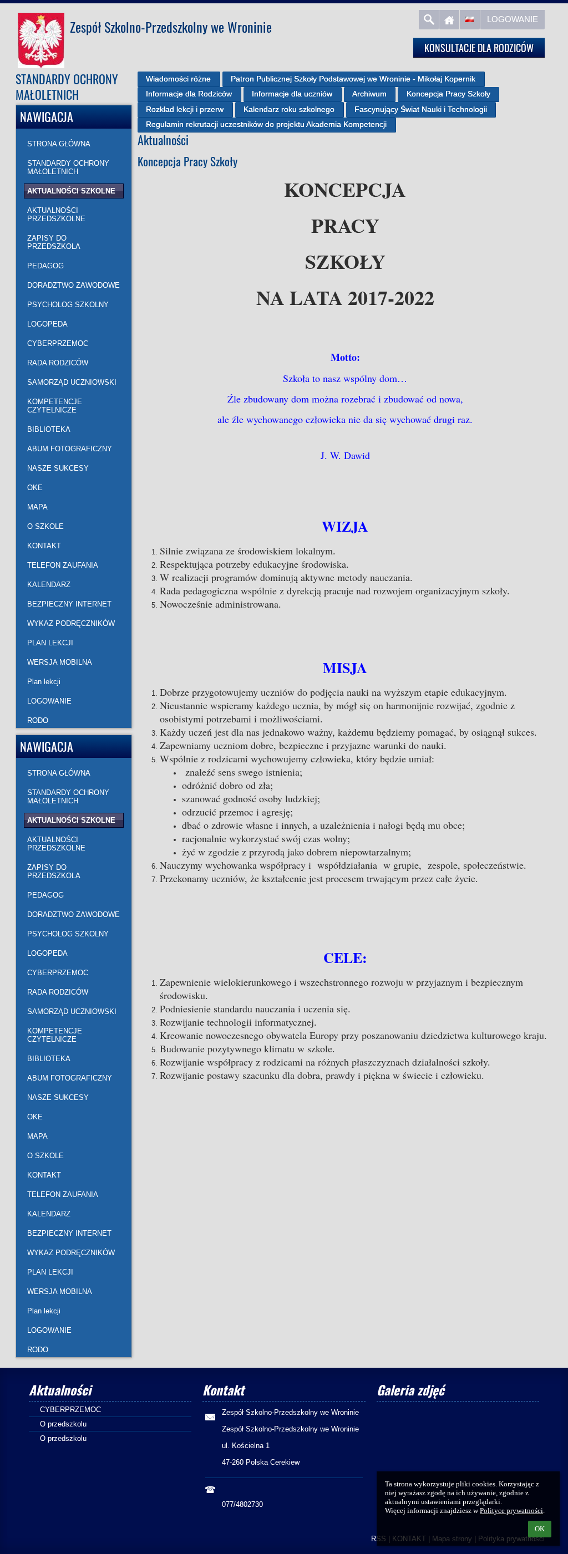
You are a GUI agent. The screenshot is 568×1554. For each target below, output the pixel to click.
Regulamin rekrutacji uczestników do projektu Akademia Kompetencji (266, 124)
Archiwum (369, 93)
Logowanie (512, 19)
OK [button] (540, 1529)
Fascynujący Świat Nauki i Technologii (420, 109)
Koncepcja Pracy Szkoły (448, 93)
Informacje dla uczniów (292, 93)
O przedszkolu (63, 1424)
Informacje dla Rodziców (189, 93)
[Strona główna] (449, 19)
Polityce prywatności (511, 1510)
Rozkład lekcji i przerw (185, 109)
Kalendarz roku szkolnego (289, 109)
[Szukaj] (429, 19)
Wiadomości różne (178, 78)
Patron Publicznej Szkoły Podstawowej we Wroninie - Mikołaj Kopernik (353, 78)
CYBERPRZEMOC (70, 1409)
